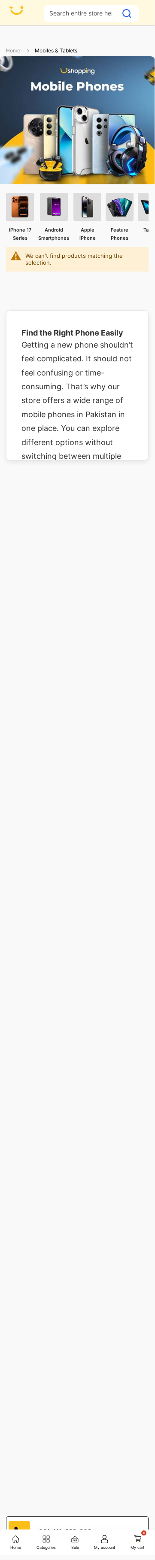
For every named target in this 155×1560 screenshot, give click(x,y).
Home (13, 50)
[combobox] (80, 13)
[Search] (127, 13)
